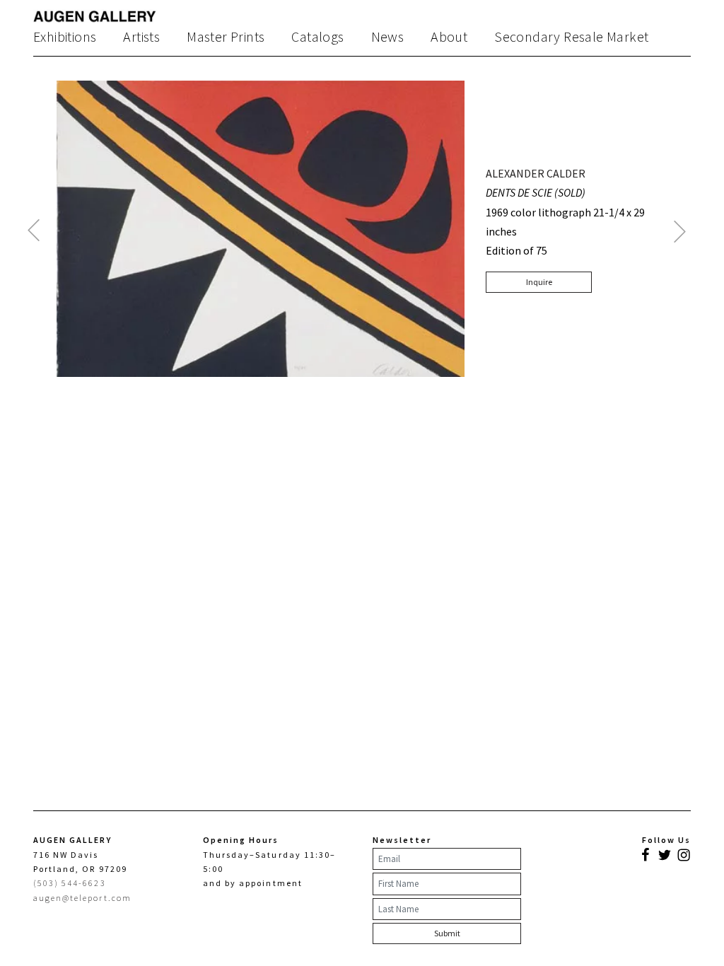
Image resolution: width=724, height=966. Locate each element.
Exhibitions (64, 36)
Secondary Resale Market (571, 36)
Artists (141, 36)
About (449, 36)
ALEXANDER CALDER (535, 173)
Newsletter (402, 839)
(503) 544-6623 (69, 883)
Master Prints (225, 36)
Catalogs (317, 36)
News (387, 36)
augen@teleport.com (82, 897)
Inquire (539, 282)
